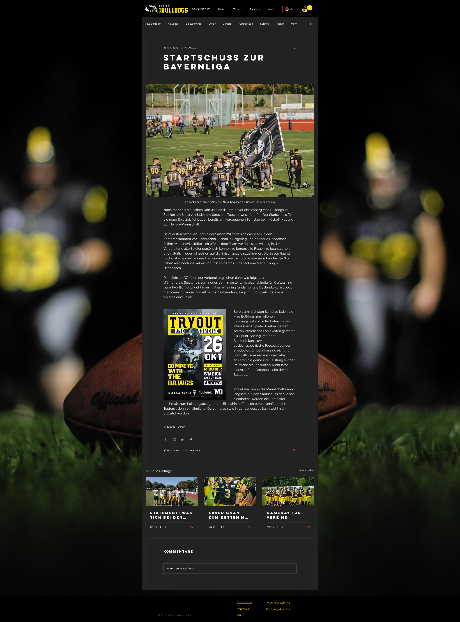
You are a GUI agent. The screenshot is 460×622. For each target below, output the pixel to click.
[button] (278, 263)
